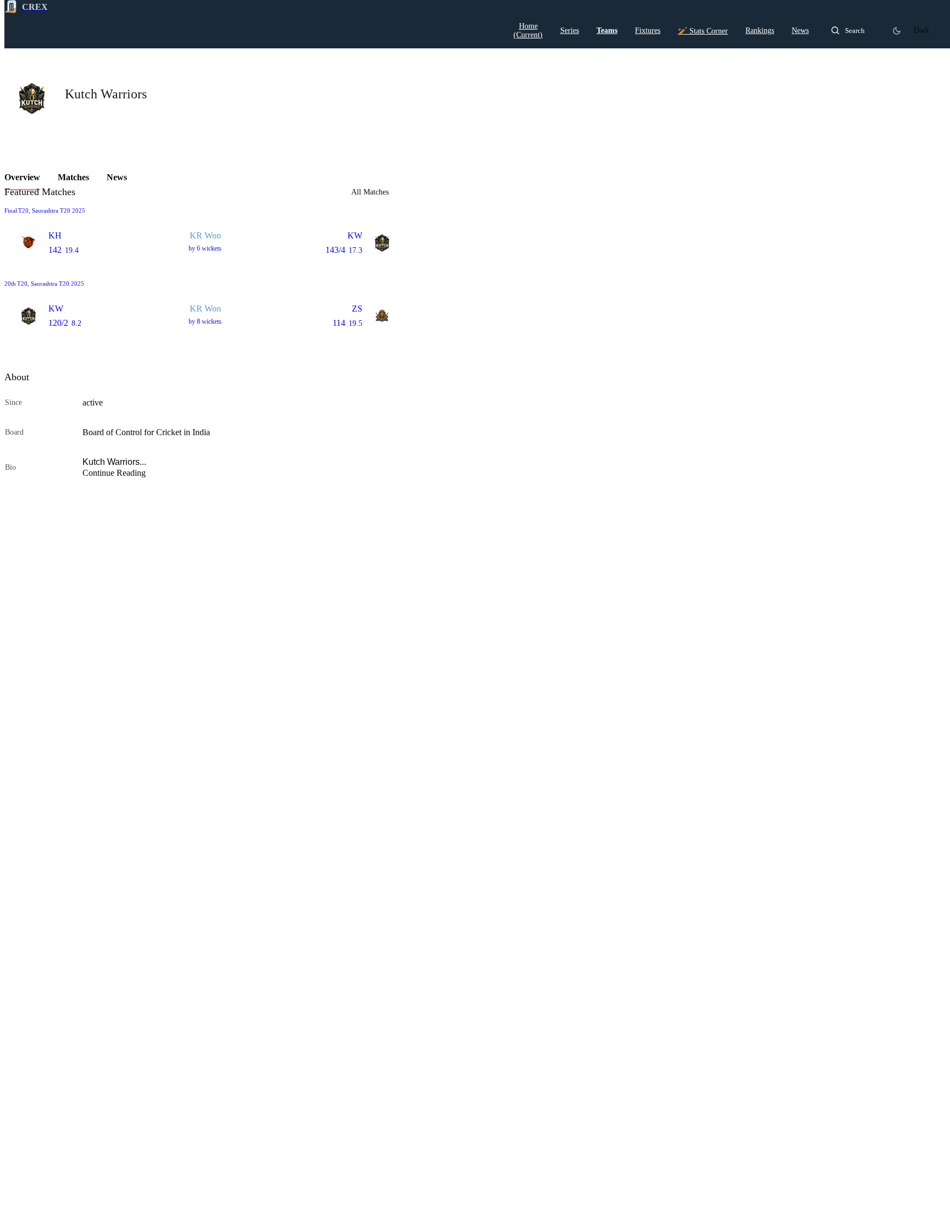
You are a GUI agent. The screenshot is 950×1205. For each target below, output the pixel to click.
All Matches (370, 192)
